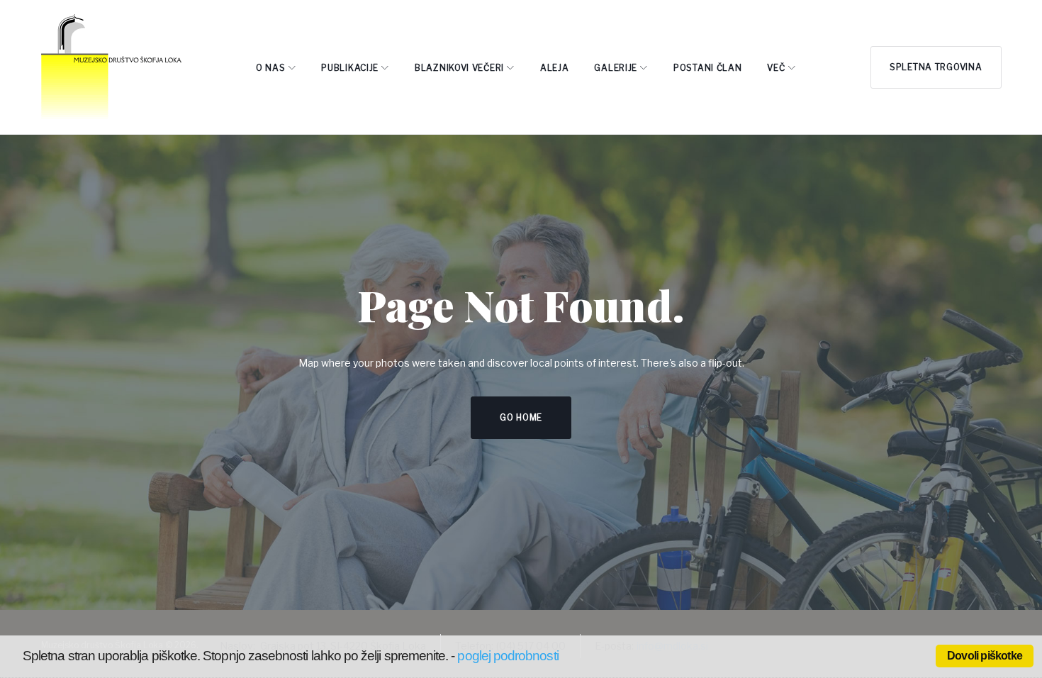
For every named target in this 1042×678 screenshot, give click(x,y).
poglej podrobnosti (507, 655)
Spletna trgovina (936, 67)
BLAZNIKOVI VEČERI (459, 67)
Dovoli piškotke (984, 656)
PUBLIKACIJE (350, 67)
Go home (521, 417)
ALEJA (554, 67)
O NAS (271, 67)
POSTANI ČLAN (707, 67)
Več (776, 67)
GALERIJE (615, 67)
